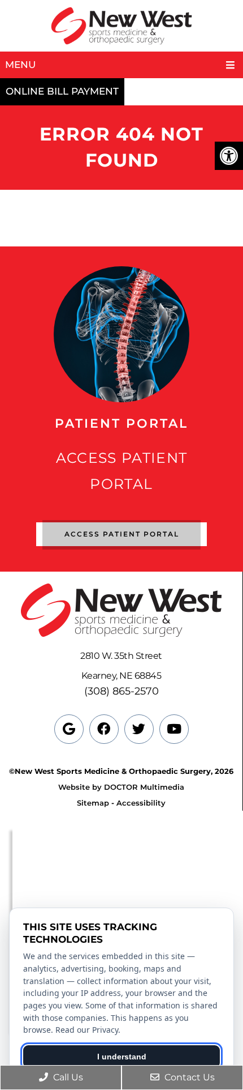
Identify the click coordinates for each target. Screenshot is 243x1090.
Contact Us (188, 1077)
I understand (121, 1056)
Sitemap (93, 802)
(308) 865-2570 (121, 691)
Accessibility (141, 802)
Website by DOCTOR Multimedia (121, 786)
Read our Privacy (86, 1029)
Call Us (67, 1077)
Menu (20, 64)
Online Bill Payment (62, 91)
